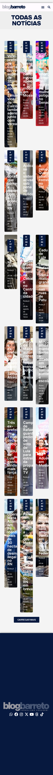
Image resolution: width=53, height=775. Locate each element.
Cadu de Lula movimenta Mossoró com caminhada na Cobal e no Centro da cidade (32, 273)
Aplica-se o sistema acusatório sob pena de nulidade (32, 179)
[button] (42, 7)
